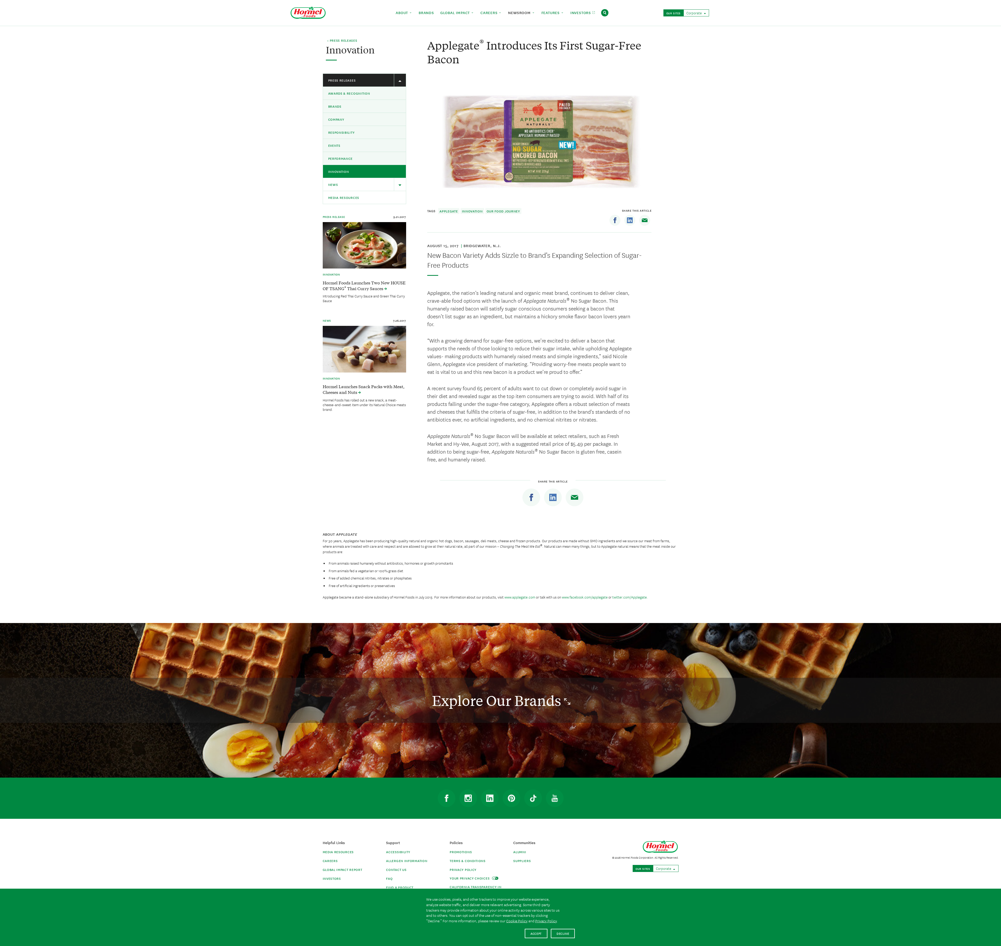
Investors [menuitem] (581, 12)
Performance (340, 158)
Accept (536, 933)
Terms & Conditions (468, 860)
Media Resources (343, 197)
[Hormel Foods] (308, 12)
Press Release (334, 217)
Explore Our (498, 700)
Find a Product (399, 887)
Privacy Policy (463, 869)
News (333, 184)
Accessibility (398, 851)
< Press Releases (342, 41)
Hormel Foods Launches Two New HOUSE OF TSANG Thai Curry (364, 285)
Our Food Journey (503, 211)
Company (336, 119)
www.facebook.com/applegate (585, 597)
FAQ (389, 878)
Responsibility (341, 132)
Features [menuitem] (551, 12)
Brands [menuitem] (426, 12)
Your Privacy (470, 878)
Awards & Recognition (349, 93)
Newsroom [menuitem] (520, 12)
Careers (330, 860)
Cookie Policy (517, 921)
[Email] (644, 220)
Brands (334, 106)
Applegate (449, 211)
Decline (563, 933)
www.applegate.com (519, 597)
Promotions (461, 851)
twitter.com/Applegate (629, 597)
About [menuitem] (402, 12)
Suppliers (522, 860)
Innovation (338, 171)
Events (334, 145)
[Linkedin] (629, 220)
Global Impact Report (342, 869)
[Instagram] (468, 798)
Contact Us (396, 869)
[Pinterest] (511, 798)
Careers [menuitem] (489, 12)
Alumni (519, 851)
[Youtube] (555, 798)
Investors (332, 878)
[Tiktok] (533, 798)
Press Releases (342, 80)
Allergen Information (406, 860)
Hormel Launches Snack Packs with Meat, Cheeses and (364, 389)
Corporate (694, 12)
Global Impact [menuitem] (455, 12)
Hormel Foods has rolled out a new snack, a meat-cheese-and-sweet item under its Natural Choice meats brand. (364, 405)
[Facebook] (614, 220)
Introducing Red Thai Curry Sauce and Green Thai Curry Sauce (364, 298)
